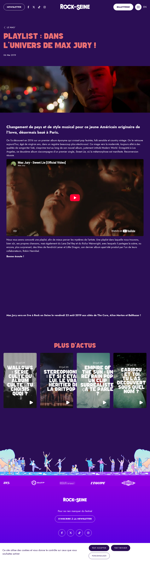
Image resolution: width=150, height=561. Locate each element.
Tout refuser (120, 548)
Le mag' (11, 27)
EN (144, 7)
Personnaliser (99, 556)
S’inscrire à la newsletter (75, 518)
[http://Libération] (117, 483)
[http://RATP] (26, 483)
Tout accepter (99, 548)
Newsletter (14, 7)
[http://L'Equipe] (87, 483)
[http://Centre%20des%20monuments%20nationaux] (56, 483)
